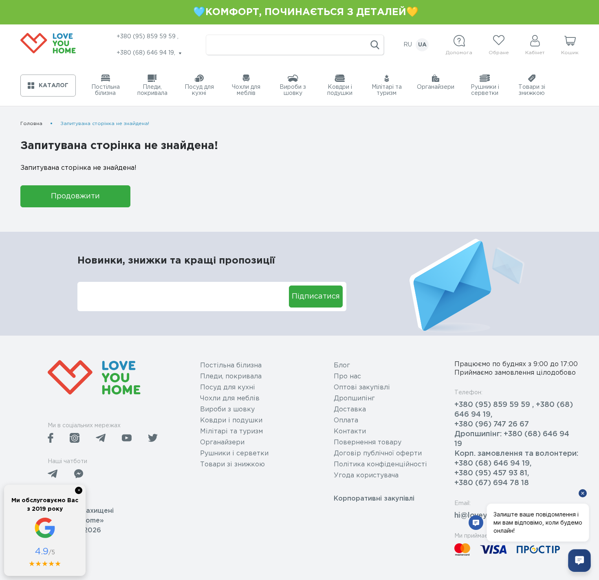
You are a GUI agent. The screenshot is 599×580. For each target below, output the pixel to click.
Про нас (347, 376)
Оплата (346, 420)
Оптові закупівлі (362, 387)
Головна (31, 123)
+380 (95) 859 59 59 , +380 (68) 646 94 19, (513, 410)
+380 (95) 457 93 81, (491, 473)
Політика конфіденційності (380, 464)
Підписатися (316, 296)
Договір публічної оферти (378, 453)
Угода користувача (366, 475)
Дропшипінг (354, 398)
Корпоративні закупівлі (374, 499)
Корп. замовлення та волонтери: (516, 453)
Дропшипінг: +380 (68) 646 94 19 (511, 439)
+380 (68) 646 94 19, (492, 463)
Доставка (350, 409)
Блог (342, 365)
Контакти (350, 431)
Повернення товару (367, 442)
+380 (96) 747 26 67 (491, 424)
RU (407, 44)
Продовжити (75, 196)
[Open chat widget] (579, 560)
